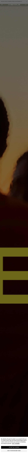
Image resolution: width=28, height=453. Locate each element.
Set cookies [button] (16, 443)
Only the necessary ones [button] (14, 450)
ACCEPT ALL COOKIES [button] (14, 447)
